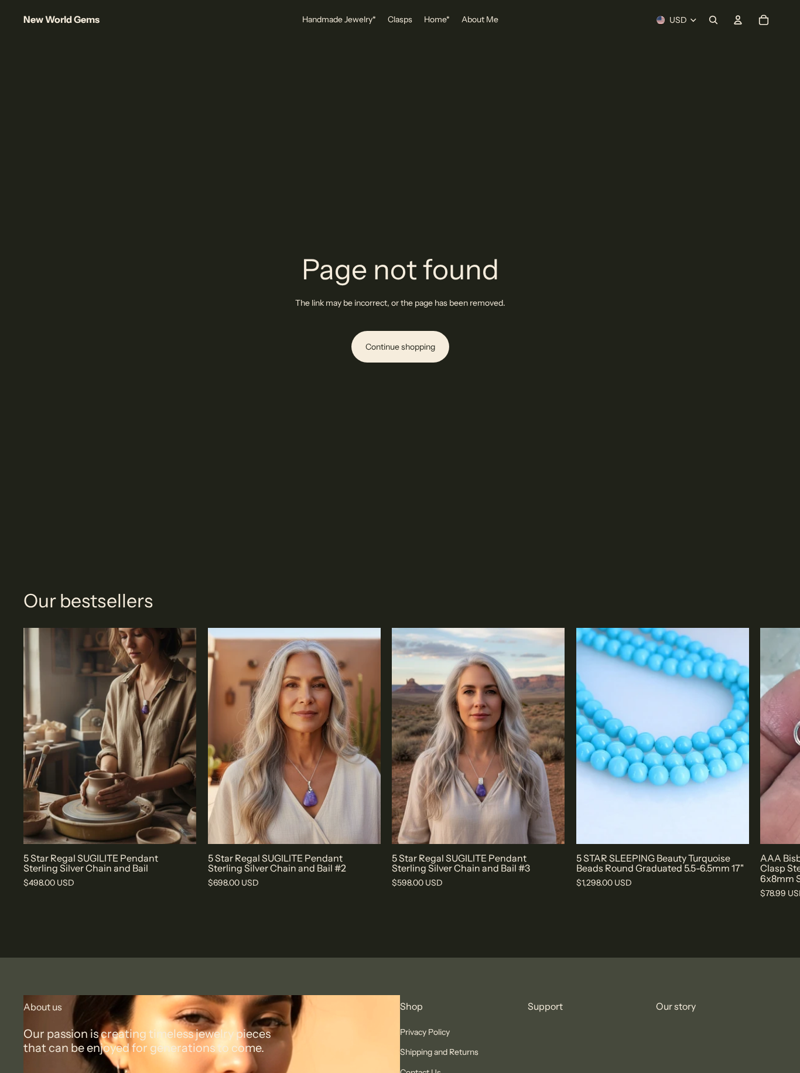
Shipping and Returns (439, 1052)
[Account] (738, 20)
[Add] (178, 825)
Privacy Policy (425, 1032)
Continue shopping (400, 346)
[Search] (713, 20)
